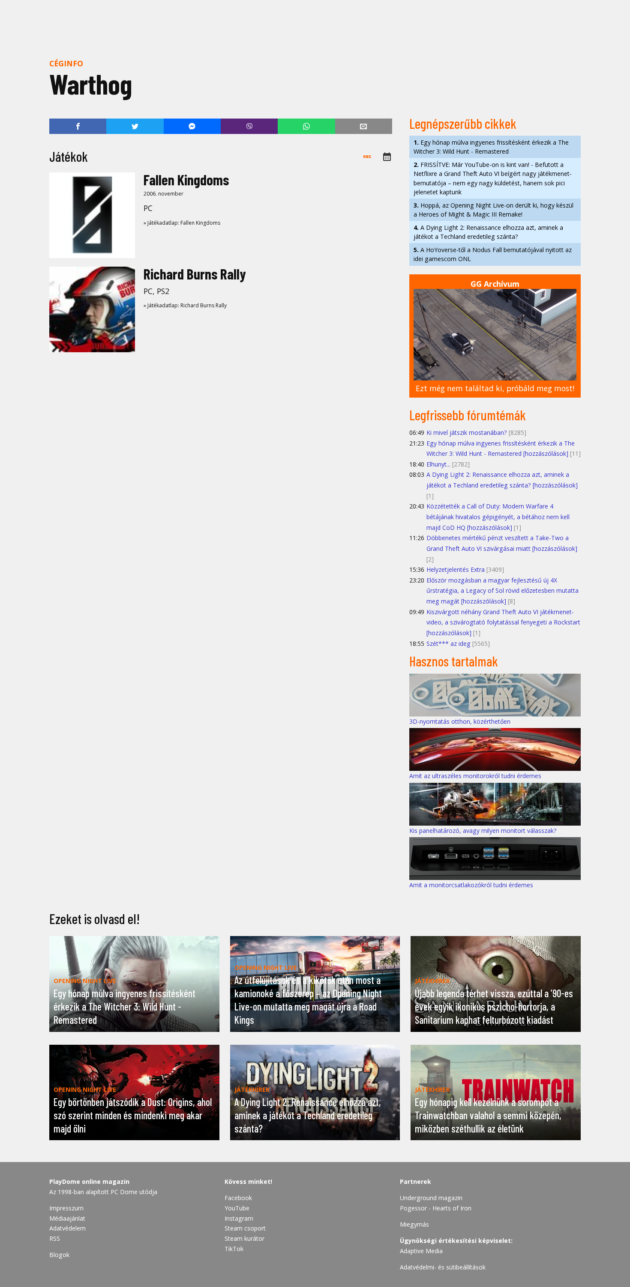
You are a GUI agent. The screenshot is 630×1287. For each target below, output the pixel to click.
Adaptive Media (421, 1251)
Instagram (239, 1218)
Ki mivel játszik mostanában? (466, 432)
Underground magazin (431, 1198)
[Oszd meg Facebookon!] (77, 126)
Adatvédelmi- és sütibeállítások (443, 1267)
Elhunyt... (438, 464)
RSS (54, 1238)
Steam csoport (245, 1228)
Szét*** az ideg (448, 643)
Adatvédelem (67, 1228)
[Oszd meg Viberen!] (249, 126)
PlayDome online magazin (89, 1181)
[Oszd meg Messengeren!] (192, 126)
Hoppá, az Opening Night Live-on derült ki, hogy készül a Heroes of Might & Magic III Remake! (493, 209)
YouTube (237, 1208)
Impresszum (66, 1208)
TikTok (234, 1249)
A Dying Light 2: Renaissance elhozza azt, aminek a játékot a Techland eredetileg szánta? (488, 232)
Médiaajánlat (67, 1218)
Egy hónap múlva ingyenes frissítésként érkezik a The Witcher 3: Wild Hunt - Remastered (491, 146)
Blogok (59, 1255)
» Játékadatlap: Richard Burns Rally (185, 305)
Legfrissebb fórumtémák (467, 415)
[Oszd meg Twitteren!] (134, 126)
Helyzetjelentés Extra (455, 569)
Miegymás (414, 1224)
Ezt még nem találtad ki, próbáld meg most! (495, 388)
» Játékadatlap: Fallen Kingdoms (182, 222)
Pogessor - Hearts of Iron (435, 1208)
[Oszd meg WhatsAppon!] (306, 126)
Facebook (238, 1198)
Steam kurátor (244, 1238)
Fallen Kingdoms (186, 179)
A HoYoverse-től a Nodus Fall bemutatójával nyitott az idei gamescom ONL (493, 254)
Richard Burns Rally (195, 273)
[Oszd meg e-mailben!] (363, 126)
